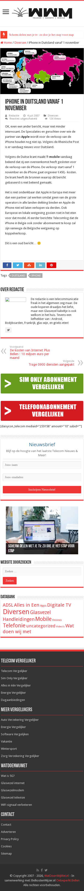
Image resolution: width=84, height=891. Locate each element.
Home (7, 42)
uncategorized (40, 626)
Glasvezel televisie (13, 797)
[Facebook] (41, 870)
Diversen (20, 42)
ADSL (8, 605)
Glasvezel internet (12, 783)
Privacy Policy (10, 839)
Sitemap (6, 853)
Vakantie (6, 741)
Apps (43, 605)
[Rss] (37, 870)
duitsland (18, 275)
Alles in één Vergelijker (16, 685)
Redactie (14, 115)
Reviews (57, 620)
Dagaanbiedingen (13, 700)
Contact (6, 824)
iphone (36, 275)
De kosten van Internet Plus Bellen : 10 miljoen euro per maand (30, 352)
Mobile (43, 619)
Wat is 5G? (8, 776)
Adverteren (8, 832)
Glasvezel (40, 612)
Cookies (6, 846)
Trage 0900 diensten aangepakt (51, 363)
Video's (60, 626)
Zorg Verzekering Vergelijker (20, 756)
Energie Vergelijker (13, 692)
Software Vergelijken (15, 734)
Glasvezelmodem (12, 790)
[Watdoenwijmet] (42, 12)
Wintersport (9, 748)
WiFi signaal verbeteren (16, 804)
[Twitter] (46, 870)
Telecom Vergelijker (14, 671)
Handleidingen (19, 619)
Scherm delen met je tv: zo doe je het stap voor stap (41, 34)
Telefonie (14, 625)
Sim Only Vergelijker (14, 678)
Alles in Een (26, 605)
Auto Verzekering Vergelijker (20, 719)
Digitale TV (59, 605)
